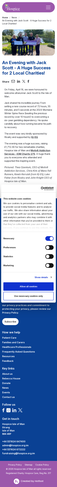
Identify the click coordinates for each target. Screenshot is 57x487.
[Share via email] (13, 81)
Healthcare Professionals (16, 347)
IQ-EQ (34, 137)
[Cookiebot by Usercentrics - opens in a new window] (41, 188)
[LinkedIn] (14, 410)
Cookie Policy (42, 465)
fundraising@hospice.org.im (18, 453)
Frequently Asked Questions (18, 351)
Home (5, 17)
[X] (20, 410)
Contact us (8, 397)
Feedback (7, 360)
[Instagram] (8, 410)
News (14, 17)
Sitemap (28, 465)
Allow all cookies (28, 286)
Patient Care (9, 337)
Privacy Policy (15, 465)
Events (6, 392)
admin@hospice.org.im (15, 445)
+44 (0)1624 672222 (13, 449)
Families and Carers (13, 342)
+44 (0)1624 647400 (13, 441)
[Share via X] (23, 81)
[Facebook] (3, 410)
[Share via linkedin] (18, 81)
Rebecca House (11, 378)
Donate (6, 383)
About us (7, 373)
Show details (41, 277)
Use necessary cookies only (28, 296)
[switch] (49, 247)
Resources (8, 356)
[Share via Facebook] (28, 81)
